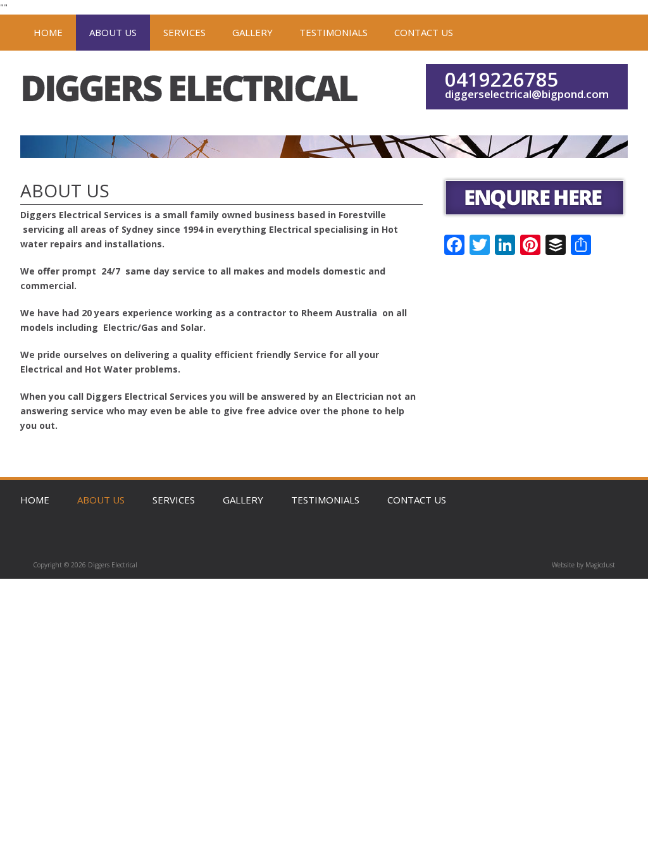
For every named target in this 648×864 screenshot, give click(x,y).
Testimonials (333, 32)
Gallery (252, 32)
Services (184, 32)
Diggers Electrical (191, 93)
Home (48, 32)
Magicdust (600, 564)
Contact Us (423, 32)
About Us (113, 32)
